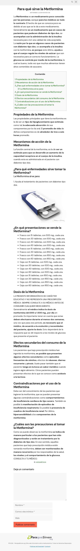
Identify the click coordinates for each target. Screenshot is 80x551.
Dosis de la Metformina (26, 95)
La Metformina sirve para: (30, 89)
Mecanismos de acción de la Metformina (34, 82)
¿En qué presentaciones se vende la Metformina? (38, 92)
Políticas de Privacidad (37, 546)
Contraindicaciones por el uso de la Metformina (37, 101)
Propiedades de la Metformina (29, 79)
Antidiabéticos (41, 462)
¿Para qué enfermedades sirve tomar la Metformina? (40, 85)
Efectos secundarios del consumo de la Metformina (39, 98)
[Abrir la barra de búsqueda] (72, 2)
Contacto (47, 546)
